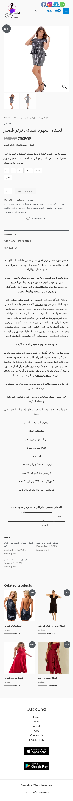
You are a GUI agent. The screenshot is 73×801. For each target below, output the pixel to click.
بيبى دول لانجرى (57, 204)
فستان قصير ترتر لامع (47, 542)
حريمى (47, 204)
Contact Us (36, 735)
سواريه (33, 204)
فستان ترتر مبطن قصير (15, 559)
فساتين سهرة (15, 204)
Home (7, 117)
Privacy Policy (36, 739)
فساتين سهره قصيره (54, 208)
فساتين (44, 117)
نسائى (17, 212)
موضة (23, 212)
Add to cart (25, 191)
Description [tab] (10, 233)
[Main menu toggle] (66, 11)
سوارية (40, 204)
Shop (36, 721)
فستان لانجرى (25, 208)
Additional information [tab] (17, 240)
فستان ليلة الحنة (11, 208)
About (36, 726)
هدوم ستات (8, 212)
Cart (36, 730)
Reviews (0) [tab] (10, 247)
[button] (36, 10)
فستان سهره (38, 208)
